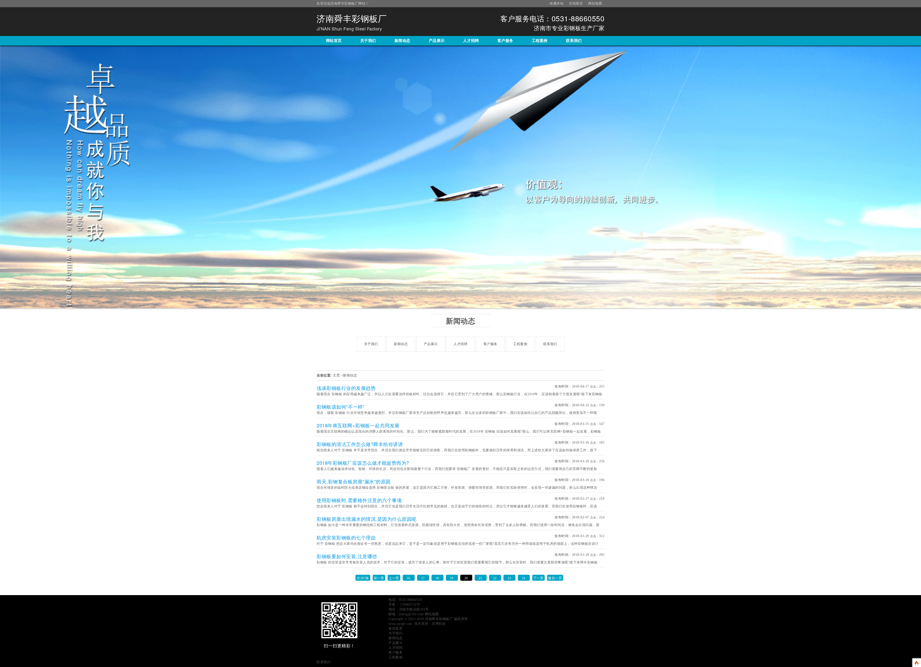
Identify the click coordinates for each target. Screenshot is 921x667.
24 (523, 578)
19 (452, 578)
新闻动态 (350, 375)
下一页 (538, 578)
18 (437, 578)
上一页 (394, 578)
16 (408, 578)
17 (423, 578)
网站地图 (595, 3)
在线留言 (576, 3)
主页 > (338, 375)
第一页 (379, 578)
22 (495, 578)
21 (480, 578)
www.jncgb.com (400, 624)
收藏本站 (557, 3)
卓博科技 (439, 624)
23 (509, 578)
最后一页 (555, 578)
